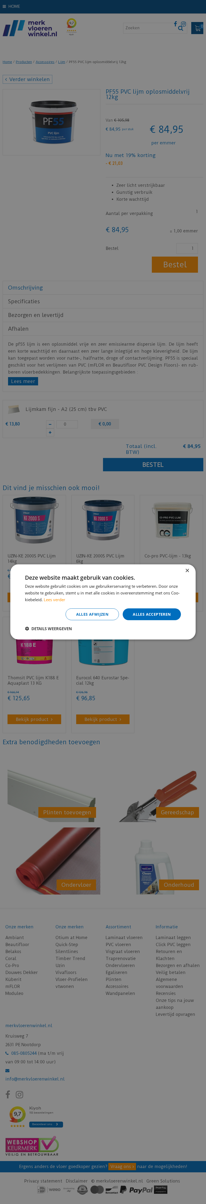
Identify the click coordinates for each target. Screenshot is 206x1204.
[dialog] (103, 602)
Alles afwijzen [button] (92, 613)
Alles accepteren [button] (152, 613)
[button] (48, 629)
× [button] (187, 571)
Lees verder (54, 599)
